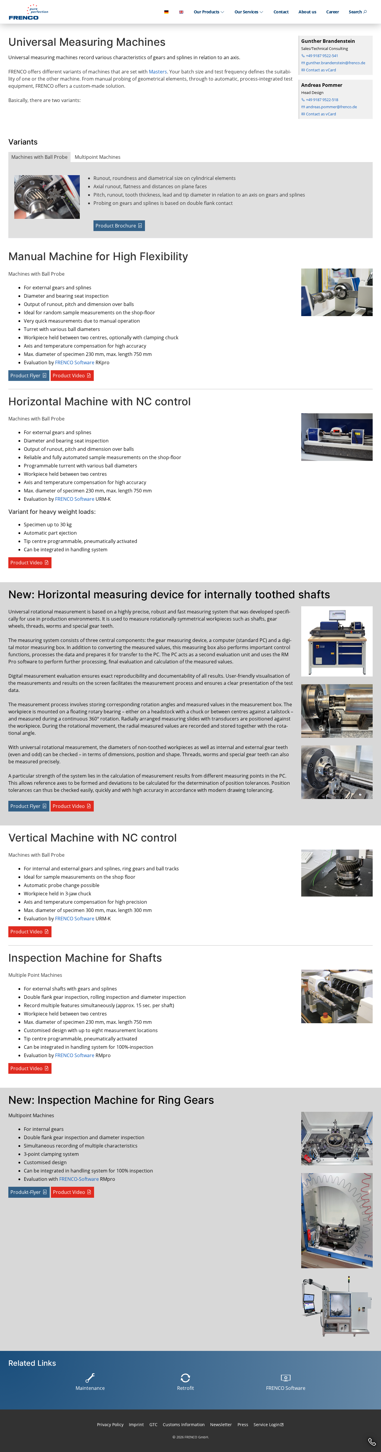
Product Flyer (25, 375)
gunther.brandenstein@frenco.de (335, 62)
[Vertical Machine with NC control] (335, 875)
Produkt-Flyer (25, 1192)
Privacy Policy (110, 1424)
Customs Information (184, 1424)
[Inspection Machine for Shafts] (335, 999)
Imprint (136, 1424)
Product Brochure (116, 225)
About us (307, 12)
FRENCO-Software (79, 1179)
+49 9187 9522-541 (321, 55)
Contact (281, 12)
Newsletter (221, 1424)
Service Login (267, 1424)
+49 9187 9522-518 (321, 99)
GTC (153, 1424)
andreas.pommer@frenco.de (331, 106)
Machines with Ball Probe (39, 157)
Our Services (247, 12)
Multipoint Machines (98, 157)
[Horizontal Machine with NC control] (335, 439)
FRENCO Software (74, 362)
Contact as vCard (320, 70)
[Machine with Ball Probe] (51, 199)
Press (243, 1424)
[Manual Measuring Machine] (335, 295)
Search (356, 12)
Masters (158, 71)
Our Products (207, 12)
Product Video (69, 375)
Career (332, 12)
